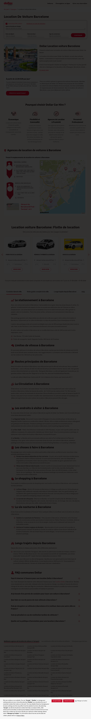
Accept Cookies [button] (57, 700)
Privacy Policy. (20, 715)
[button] (81, 700)
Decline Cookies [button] (69, 700)
